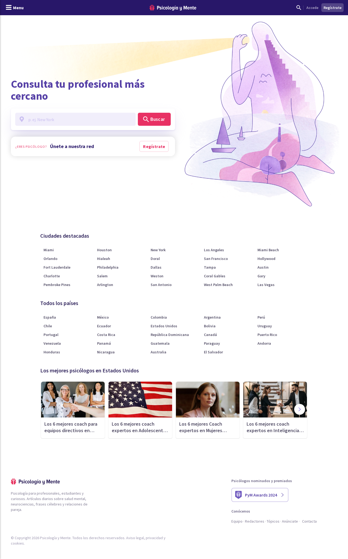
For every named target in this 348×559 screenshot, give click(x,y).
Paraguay (212, 343)
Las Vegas (266, 284)
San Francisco (216, 258)
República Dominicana (170, 334)
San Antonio (161, 284)
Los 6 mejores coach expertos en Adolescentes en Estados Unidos (140, 427)
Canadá (210, 334)
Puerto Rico (267, 334)
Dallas (156, 267)
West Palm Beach (218, 284)
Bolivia (210, 326)
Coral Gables (214, 276)
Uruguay (264, 326)
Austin (263, 267)
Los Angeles (214, 249)
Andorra (264, 343)
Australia (158, 352)
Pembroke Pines (57, 284)
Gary (261, 276)
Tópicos (273, 521)
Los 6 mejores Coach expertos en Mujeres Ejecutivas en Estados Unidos (202, 427)
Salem (102, 276)
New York (158, 249)
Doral (155, 258)
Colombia (159, 317)
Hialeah (103, 258)
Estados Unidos (164, 326)
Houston (104, 249)
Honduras (52, 352)
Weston (157, 276)
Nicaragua (106, 352)
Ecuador (104, 326)
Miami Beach (268, 249)
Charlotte (52, 276)
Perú (261, 317)
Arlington (105, 284)
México (103, 317)
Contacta (309, 521)
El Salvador (213, 352)
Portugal (51, 334)
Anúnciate (290, 521)
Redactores (254, 521)
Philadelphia (108, 267)
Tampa (210, 267)
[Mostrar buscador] (298, 7)
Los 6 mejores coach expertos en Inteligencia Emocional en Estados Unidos (273, 427)
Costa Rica (106, 334)
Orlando (50, 258)
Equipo (237, 521)
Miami (49, 249)
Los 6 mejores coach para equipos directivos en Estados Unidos (70, 427)
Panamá (104, 343)
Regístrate (154, 146)
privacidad (154, 537)
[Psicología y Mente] (172, 7)
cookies (17, 543)
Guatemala (160, 343)
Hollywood (266, 258)
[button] (299, 409)
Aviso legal (135, 537)
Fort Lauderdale (57, 267)
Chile (48, 326)
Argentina (212, 317)
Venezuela (52, 343)
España (50, 317)
